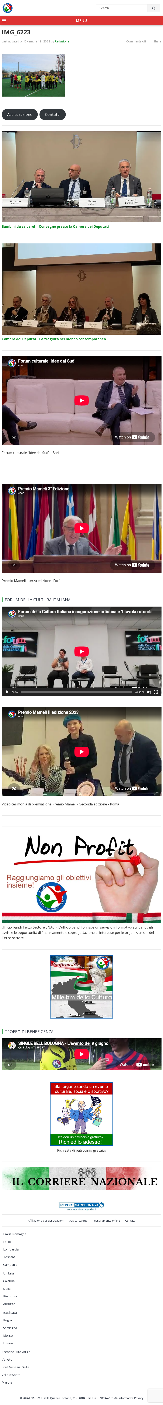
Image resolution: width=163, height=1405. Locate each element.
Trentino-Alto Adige (16, 1352)
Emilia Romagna (14, 1234)
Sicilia (7, 1288)
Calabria (9, 1281)
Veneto (7, 1359)
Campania (10, 1264)
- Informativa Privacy (130, 1398)
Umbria (8, 1273)
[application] (82, 651)
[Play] (7, 692)
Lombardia (11, 1249)
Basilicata (10, 1312)
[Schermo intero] (156, 692)
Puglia (7, 1320)
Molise (8, 1335)
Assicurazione (19, 114)
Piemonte (10, 1296)
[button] (81, 21)
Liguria (8, 1343)
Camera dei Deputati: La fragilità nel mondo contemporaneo (54, 339)
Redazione (62, 41)
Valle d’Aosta (11, 1375)
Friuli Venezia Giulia (15, 1367)
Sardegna (10, 1328)
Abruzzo (9, 1304)
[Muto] (149, 692)
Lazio (7, 1241)
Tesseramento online (106, 1220)
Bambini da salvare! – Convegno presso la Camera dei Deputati (55, 226)
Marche (7, 1382)
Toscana (9, 1257)
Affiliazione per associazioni (46, 1220)
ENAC (32, 1398)
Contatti (52, 114)
